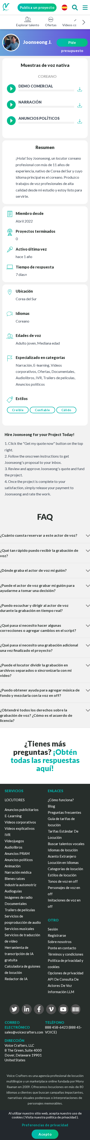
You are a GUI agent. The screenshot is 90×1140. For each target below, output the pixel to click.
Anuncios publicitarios (22, 809)
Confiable (42, 410)
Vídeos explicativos (20, 828)
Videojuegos (14, 841)
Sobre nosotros (60, 942)
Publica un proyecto (37, 7)
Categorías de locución (65, 869)
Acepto (45, 1134)
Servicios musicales (19, 929)
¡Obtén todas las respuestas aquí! (45, 760)
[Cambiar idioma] (64, 7)
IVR (7, 835)
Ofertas (51, 25)
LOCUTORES (15, 800)
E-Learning (13, 816)
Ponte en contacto (62, 948)
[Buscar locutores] (75, 7)
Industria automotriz (20, 885)
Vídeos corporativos (20, 822)
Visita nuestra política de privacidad (50, 1117)
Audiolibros (13, 847)
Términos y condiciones (65, 954)
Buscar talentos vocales (66, 844)
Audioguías (13, 891)
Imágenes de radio (19, 897)
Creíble (18, 410)
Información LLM (61, 992)
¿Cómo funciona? (61, 800)
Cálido (66, 410)
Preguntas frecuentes (64, 812)
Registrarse (57, 935)
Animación (13, 866)
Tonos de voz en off (63, 881)
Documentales (16, 903)
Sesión (53, 929)
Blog (51, 806)
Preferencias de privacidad (45, 1125)
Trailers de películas (20, 910)
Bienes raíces (15, 878)
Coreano (47, 76)
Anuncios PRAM (17, 853)
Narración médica (18, 872)
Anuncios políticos (19, 860)
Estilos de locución (62, 875)
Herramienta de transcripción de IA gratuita (19, 953)
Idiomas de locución (63, 850)
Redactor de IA (16, 979)
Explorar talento (27, 25)
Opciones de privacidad (65, 973)
